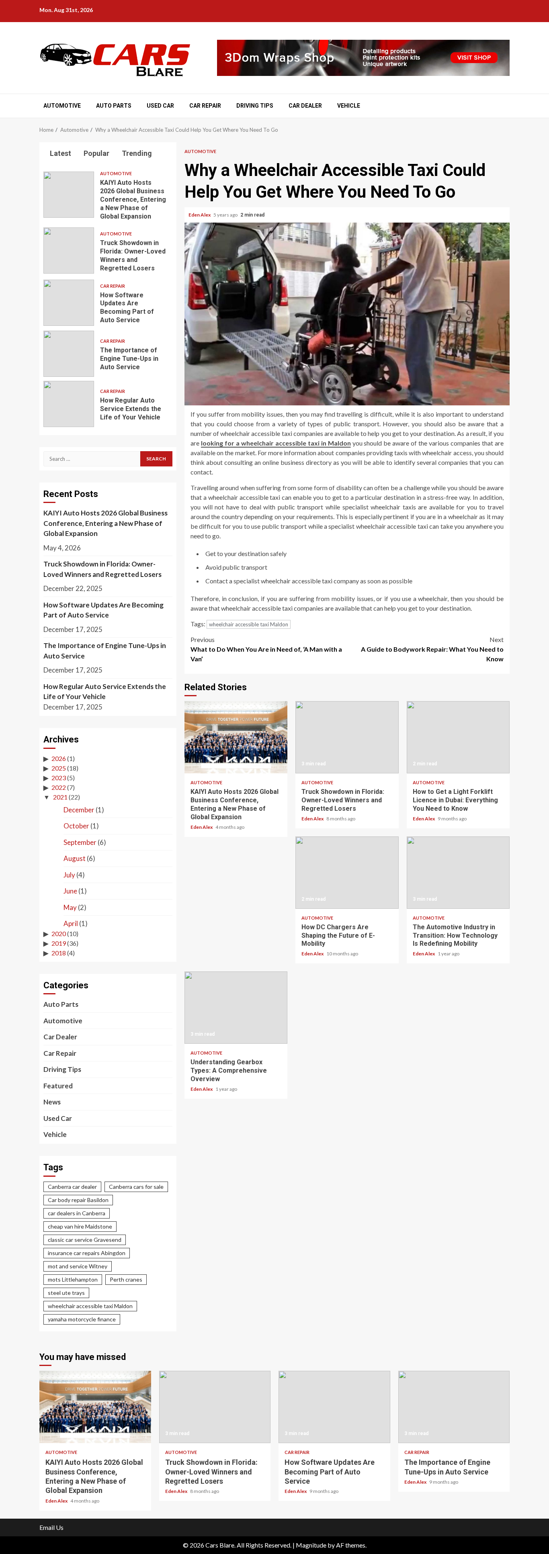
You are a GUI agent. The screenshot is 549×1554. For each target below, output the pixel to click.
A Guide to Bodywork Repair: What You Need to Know (432, 649)
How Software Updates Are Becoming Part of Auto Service (68, 303)
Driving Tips (254, 105)
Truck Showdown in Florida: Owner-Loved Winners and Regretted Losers (346, 737)
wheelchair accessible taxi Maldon (248, 624)
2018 (58, 953)
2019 (58, 943)
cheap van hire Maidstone (80, 1226)
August (75, 858)
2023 (58, 777)
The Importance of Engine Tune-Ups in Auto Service (68, 354)
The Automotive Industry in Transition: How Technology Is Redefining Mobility (458, 872)
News (52, 1102)
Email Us (51, 1527)
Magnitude (311, 1545)
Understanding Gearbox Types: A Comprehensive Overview (235, 1007)
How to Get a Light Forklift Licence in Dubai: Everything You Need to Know (458, 737)
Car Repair (205, 105)
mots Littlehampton (73, 1279)
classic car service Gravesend (84, 1239)
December (79, 810)
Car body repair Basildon (78, 1199)
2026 (58, 758)
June (70, 891)
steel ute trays (66, 1292)
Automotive (62, 105)
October (76, 826)
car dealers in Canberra (76, 1213)
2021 (60, 797)
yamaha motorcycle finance (82, 1319)
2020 (58, 933)
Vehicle (348, 105)
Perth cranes (126, 1279)
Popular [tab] (95, 153)
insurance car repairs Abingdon (86, 1252)
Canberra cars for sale (136, 1186)
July (69, 875)
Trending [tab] (136, 153)
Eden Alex (199, 215)
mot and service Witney (77, 1266)
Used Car (160, 105)
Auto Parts (113, 105)
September (80, 842)
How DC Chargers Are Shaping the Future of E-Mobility (346, 872)
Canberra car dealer (72, 1186)
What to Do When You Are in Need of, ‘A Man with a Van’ (266, 649)
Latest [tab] (59, 153)
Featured (58, 1086)
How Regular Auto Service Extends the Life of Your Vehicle (68, 404)
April (71, 923)
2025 (58, 768)
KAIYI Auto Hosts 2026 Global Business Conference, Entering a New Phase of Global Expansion (235, 737)
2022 (58, 787)
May (70, 907)
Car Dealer (305, 105)
